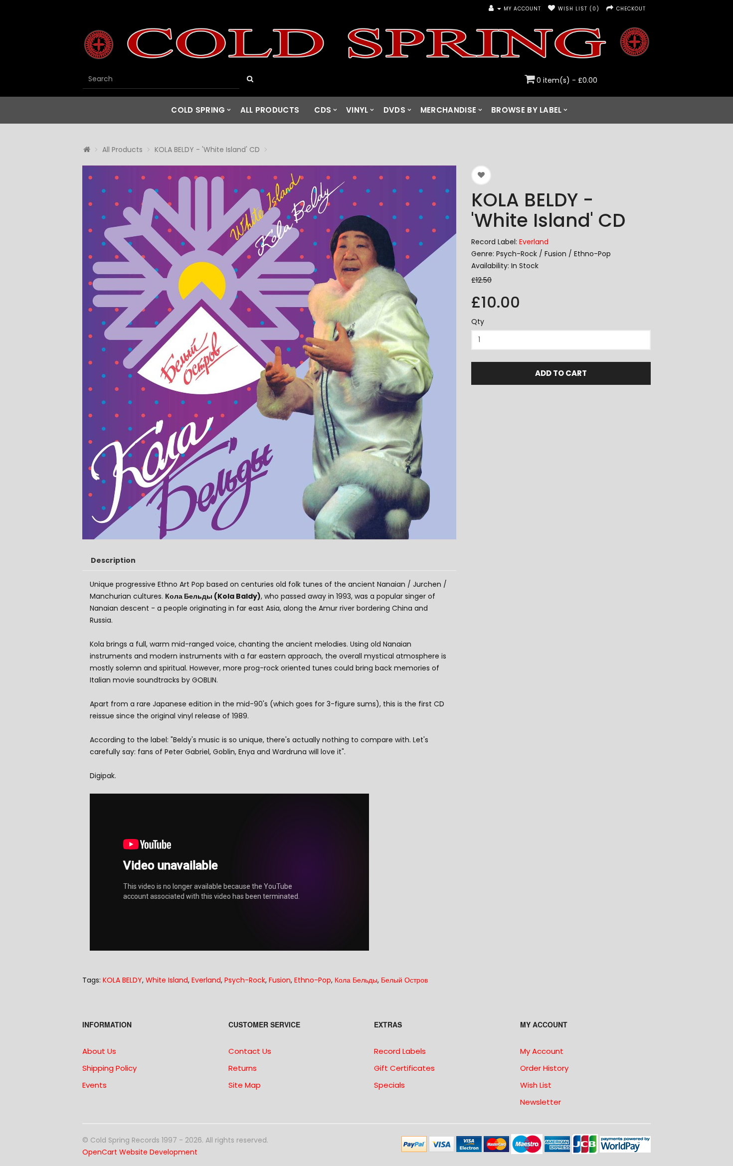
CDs (322, 110)
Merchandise (448, 110)
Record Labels (400, 1051)
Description (113, 560)
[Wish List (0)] (551, 8)
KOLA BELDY (122, 980)
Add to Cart (561, 373)
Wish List (535, 1085)
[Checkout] (610, 8)
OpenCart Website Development (139, 1152)
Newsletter (540, 1102)
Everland (534, 242)
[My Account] (495, 8)
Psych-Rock (244, 980)
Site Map (244, 1085)
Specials (389, 1085)
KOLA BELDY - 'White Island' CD (207, 150)
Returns (242, 1068)
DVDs (394, 110)
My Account (541, 1051)
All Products (270, 110)
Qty (477, 322)
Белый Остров (404, 980)
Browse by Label (526, 110)
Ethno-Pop (312, 980)
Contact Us (249, 1051)
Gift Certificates (404, 1068)
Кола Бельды (356, 980)
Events (94, 1085)
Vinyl (357, 110)
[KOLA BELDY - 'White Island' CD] (269, 352)
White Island (167, 980)
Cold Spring (198, 110)
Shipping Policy (109, 1068)
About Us (99, 1051)
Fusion (280, 980)
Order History (544, 1068)
